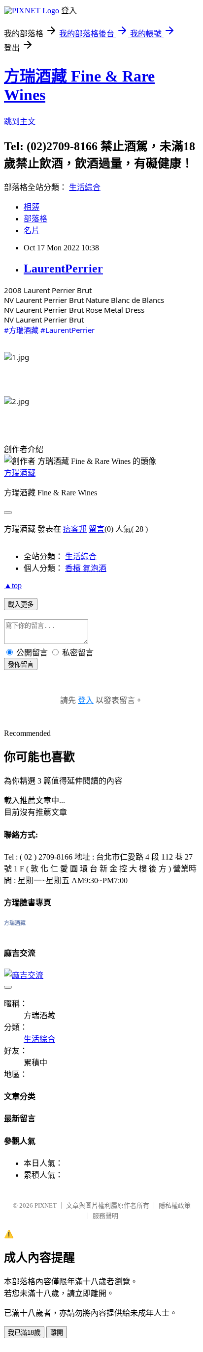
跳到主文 (19, 121)
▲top (13, 585)
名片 (31, 230)
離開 (56, 1332)
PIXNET (45, 1205)
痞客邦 (75, 529)
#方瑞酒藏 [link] (21, 330)
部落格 (35, 219)
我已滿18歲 (24, 1332)
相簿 (31, 207)
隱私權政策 (175, 1205)
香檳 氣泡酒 (85, 568)
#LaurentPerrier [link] (67, 330)
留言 (96, 529)
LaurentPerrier (63, 268)
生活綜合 (85, 187)
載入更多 (21, 604)
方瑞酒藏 (19, 473)
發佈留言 (21, 664)
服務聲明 (105, 1215)
